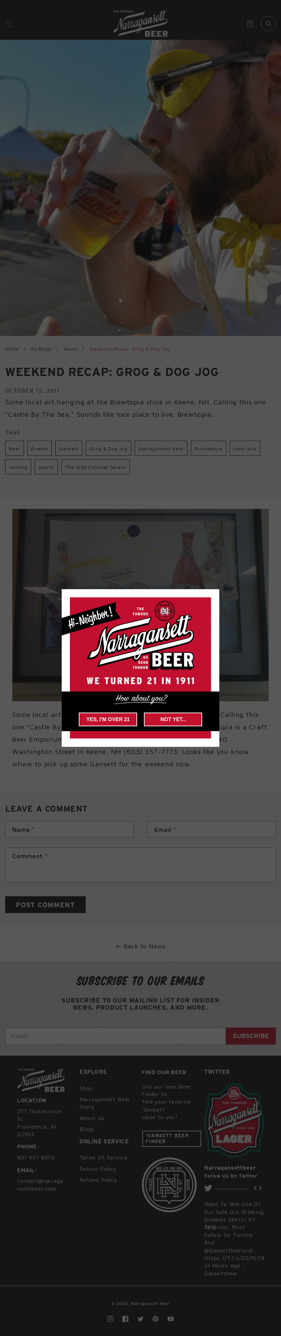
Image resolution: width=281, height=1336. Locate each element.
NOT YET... (173, 719)
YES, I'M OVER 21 (108, 719)
